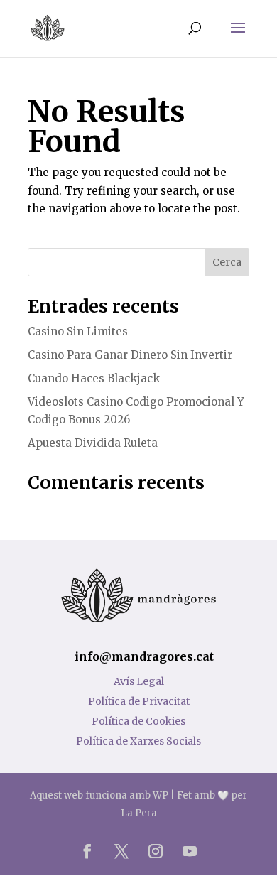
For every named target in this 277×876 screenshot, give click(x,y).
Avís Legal (139, 681)
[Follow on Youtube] (189, 851)
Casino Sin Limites (78, 331)
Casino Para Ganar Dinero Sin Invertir (130, 355)
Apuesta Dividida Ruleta (93, 443)
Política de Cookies (138, 721)
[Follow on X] (121, 851)
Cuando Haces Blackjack (94, 378)
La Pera (139, 813)
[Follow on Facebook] (87, 851)
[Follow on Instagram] (155, 851)
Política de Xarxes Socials (138, 741)
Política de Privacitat (139, 701)
